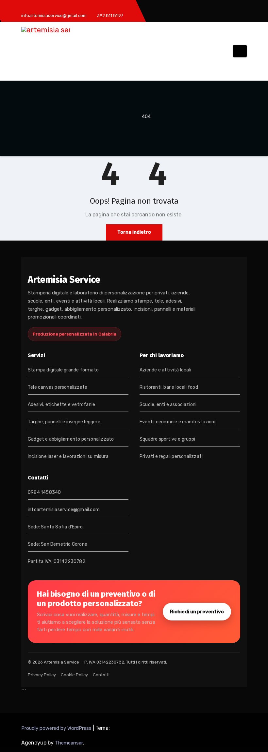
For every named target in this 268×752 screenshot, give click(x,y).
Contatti (101, 674)
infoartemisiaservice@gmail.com (64, 509)
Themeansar (69, 743)
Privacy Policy (42, 674)
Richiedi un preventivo (197, 612)
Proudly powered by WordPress (57, 728)
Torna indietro (134, 232)
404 (146, 116)
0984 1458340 (44, 492)
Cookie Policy (74, 674)
